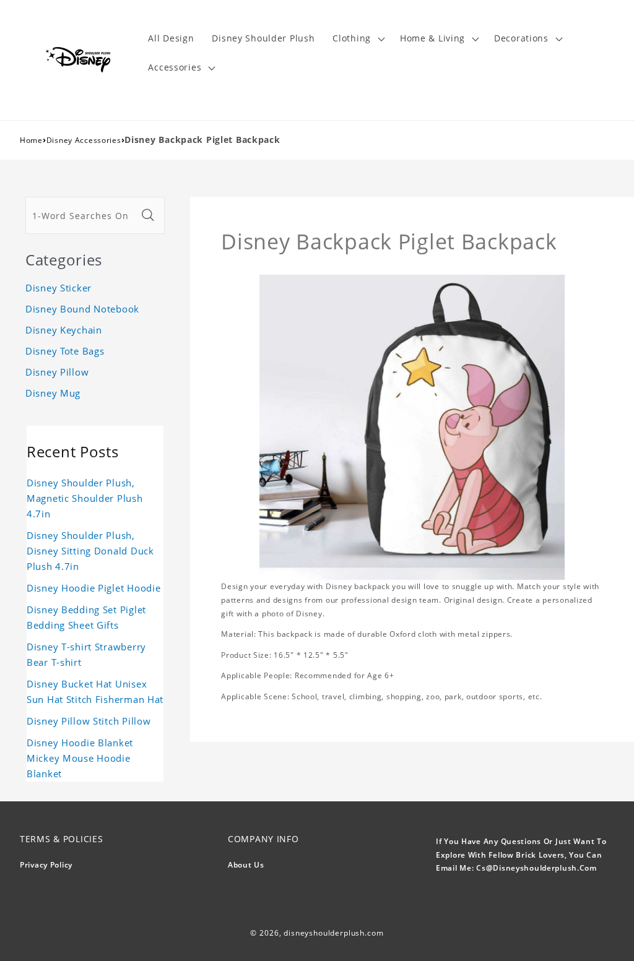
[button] (357, 38)
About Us (246, 865)
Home (31, 140)
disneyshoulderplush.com (333, 932)
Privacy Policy (46, 865)
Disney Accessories (83, 140)
